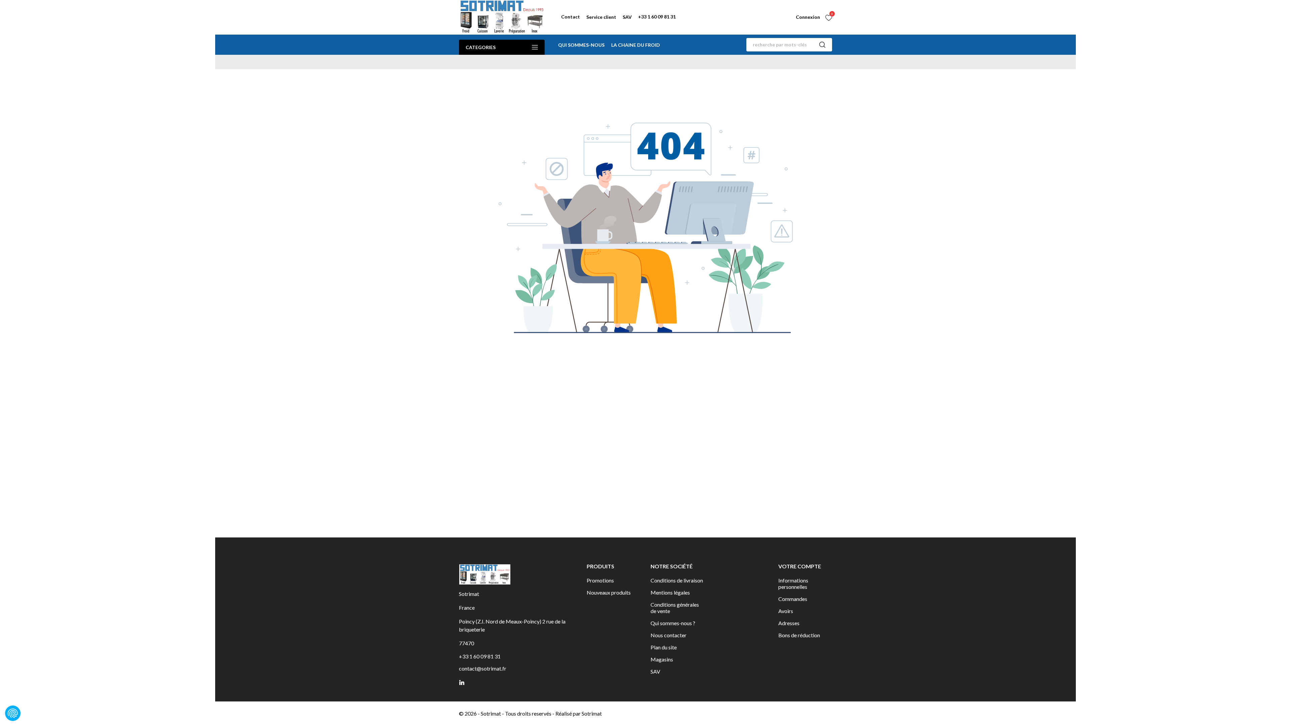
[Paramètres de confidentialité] (13, 713)
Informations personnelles (793, 583)
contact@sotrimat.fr (482, 668)
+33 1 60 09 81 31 (657, 16)
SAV (627, 17)
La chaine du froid (635, 45)
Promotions (600, 580)
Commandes (792, 599)
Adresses (788, 623)
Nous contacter (669, 635)
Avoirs (785, 611)
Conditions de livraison (677, 580)
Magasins (662, 659)
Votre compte (799, 566)
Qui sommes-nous (581, 45)
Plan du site (664, 647)
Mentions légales (670, 592)
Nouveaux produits (609, 592)
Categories (481, 47)
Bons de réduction (799, 635)
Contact (570, 16)
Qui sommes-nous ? (673, 623)
